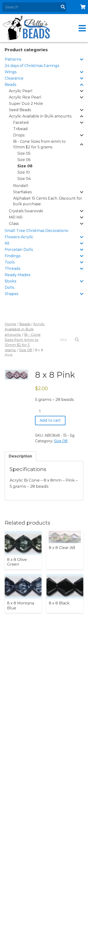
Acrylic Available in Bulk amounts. (40, 116)
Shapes (11, 294)
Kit (7, 243)
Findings (12, 256)
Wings (10, 72)
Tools (10, 262)
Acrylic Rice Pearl (25, 97)
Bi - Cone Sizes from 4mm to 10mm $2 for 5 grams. (39, 144)
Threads (12, 268)
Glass (14, 223)
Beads (10, 84)
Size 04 (24, 178)
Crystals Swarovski (26, 211)
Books (10, 281)
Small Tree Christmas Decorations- (37, 230)
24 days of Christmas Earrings (32, 65)
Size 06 (24, 159)
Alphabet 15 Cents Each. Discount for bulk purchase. (47, 201)
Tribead (20, 129)
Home (10, 324)
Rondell (20, 185)
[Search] (63, 7)
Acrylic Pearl (20, 91)
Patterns (13, 59)
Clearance (14, 78)
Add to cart (50, 420)
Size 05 (24, 153)
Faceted (21, 122)
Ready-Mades (17, 275)
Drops (18, 135)
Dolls (9, 287)
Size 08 (24, 166)
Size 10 (23, 172)
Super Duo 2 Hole (26, 103)
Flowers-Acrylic (19, 237)
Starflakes (22, 192)
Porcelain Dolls (19, 249)
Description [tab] (20, 456)
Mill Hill (16, 217)
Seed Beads (20, 110)
